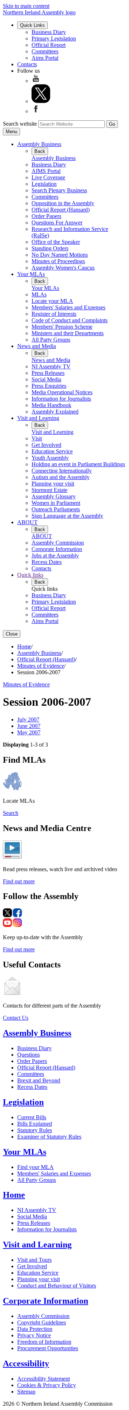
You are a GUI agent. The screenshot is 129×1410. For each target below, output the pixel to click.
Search (10, 813)
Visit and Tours (34, 1260)
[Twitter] (41, 101)
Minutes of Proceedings (58, 261)
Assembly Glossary (54, 496)
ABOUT (27, 522)
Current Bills (31, 1117)
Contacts (27, 64)
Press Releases (48, 373)
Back (39, 151)
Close (12, 634)
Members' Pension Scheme (62, 327)
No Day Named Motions (60, 255)
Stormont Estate (49, 490)
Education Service (52, 451)
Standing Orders (50, 248)
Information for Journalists (61, 399)
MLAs (39, 294)
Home (24, 646)
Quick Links (32, 25)
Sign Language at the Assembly (67, 516)
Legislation (44, 184)
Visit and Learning (38, 418)
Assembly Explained (55, 412)
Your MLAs (31, 274)
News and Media (36, 346)
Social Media (46, 379)
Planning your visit (53, 484)
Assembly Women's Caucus (63, 268)
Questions (28, 1055)
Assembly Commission (58, 543)
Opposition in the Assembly (63, 203)
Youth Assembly (50, 458)
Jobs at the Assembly (55, 555)
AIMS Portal (46, 171)
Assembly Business (39, 144)
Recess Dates (47, 562)
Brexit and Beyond (38, 1080)
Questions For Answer (57, 222)
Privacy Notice (34, 1335)
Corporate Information (57, 549)
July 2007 (28, 719)
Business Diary (49, 32)
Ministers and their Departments (68, 333)
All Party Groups (51, 340)
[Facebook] (36, 111)
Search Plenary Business (59, 190)
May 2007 (28, 732)
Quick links (30, 575)
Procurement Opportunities (47, 1348)
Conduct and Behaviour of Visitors (56, 1286)
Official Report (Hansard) (61, 210)
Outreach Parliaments (56, 509)
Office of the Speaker (56, 242)
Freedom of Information (44, 1342)
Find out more (19, 881)
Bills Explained (34, 1124)
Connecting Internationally (62, 471)
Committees (45, 51)
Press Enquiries (49, 386)
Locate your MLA (52, 301)
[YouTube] (36, 81)
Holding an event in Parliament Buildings (78, 464)
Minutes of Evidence (40, 666)
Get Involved (46, 445)
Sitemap (26, 1392)
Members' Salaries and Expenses (68, 307)
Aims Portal (45, 58)
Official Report (49, 45)
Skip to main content (26, 6)
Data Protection (34, 1329)
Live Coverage (48, 177)
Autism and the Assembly (61, 477)
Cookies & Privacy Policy (46, 1385)
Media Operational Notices (62, 392)
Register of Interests (54, 314)
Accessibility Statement (43, 1379)
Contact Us (15, 1018)
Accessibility (26, 1363)
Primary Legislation (54, 38)
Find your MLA (35, 1167)
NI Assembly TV (51, 366)
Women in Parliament (56, 503)
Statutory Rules (34, 1130)
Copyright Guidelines (41, 1322)
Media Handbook (51, 405)
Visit (37, 438)
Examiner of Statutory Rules (49, 1137)
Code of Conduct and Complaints (70, 320)
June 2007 (28, 726)
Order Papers (46, 216)
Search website (20, 124)
